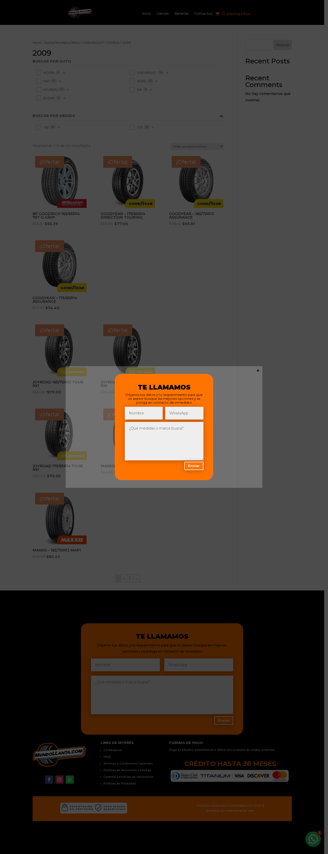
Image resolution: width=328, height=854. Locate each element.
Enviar (194, 466)
